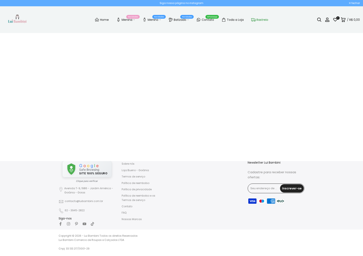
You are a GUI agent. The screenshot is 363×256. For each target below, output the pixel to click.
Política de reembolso (135, 183)
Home (104, 20)
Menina (130, 19)
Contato (209, 19)
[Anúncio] (181, 3)
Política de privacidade (137, 189)
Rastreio (262, 20)
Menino (156, 19)
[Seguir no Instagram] (68, 223)
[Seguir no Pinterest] (76, 223)
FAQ (124, 212)
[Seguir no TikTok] (92, 223)
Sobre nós (128, 163)
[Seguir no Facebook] (60, 223)
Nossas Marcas (132, 219)
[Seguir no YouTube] (84, 223)
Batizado (183, 19)
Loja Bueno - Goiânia (135, 170)
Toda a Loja (235, 20)
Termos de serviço (133, 176)
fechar (9, 3)
